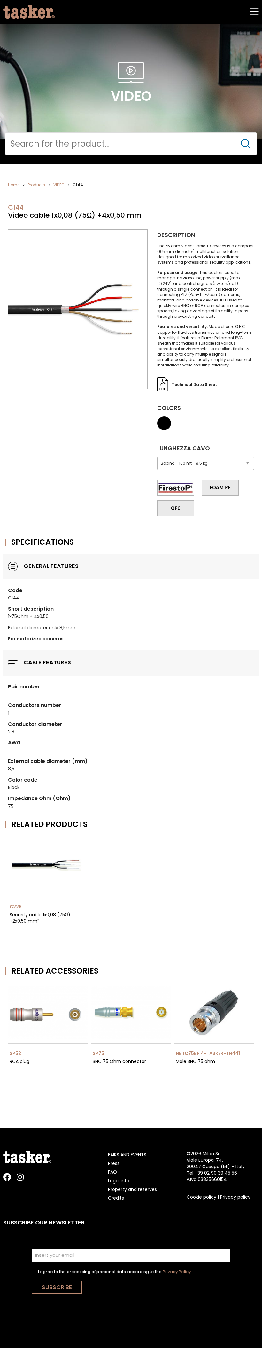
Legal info (118, 1180)
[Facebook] (7, 1177)
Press (113, 1163)
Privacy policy (235, 1197)
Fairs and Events (127, 1154)
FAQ (112, 1172)
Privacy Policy (177, 1272)
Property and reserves (132, 1189)
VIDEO (58, 185)
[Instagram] (20, 1177)
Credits (116, 1198)
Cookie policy (201, 1197)
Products (36, 185)
